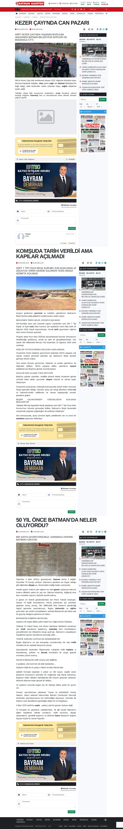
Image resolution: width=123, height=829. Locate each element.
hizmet (33, 443)
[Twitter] (75, 9)
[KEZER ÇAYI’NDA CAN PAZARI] (45, 60)
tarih (28, 443)
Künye (65, 826)
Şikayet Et (72, 243)
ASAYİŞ (40, 13)
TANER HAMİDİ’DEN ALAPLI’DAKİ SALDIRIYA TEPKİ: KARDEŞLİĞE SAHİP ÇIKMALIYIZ (94, 69)
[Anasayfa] (16, 13)
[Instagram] (78, 9)
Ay (87, 104)
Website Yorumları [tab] (69, 205)
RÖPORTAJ (99, 13)
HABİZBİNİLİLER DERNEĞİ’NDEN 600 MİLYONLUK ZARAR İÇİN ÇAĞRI (94, 61)
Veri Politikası (103, 826)
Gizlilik (84, 826)
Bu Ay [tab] (98, 39)
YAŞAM (90, 13)
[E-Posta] (81, 9)
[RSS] (84, 9)
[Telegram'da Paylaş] (106, 29)
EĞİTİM (47, 13)
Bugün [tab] (82, 39)
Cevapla (64, 243)
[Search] (106, 9)
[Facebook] (72, 9)
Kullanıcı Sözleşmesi (93, 826)
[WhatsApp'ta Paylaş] (103, 29)
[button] (16, 9)
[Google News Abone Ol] (84, 29)
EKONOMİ (56, 13)
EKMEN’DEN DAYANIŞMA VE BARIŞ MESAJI (34, 9)
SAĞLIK (65, 13)
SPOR (72, 13)
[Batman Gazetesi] (29, 3)
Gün (81, 104)
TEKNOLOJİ (81, 13)
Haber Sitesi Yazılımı (40, 826)
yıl (28, 743)
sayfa (31, 743)
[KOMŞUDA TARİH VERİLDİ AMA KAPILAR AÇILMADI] (46, 293)
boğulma (31, 159)
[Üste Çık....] (105, 820)
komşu (23, 443)
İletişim (61, 826)
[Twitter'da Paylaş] (100, 29)
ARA (103, 99)
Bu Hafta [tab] (91, 39)
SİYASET (31, 13)
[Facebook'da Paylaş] (97, 29)
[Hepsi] (105, 112)
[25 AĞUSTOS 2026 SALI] (93, 134)
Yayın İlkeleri (72, 826)
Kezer (22, 159)
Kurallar (79, 826)
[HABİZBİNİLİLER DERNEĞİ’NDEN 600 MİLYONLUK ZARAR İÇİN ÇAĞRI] (94, 50)
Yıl (97, 104)
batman (23, 743)
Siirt (26, 159)
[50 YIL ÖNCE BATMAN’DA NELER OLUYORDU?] (46, 559)
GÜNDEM (22, 13)
